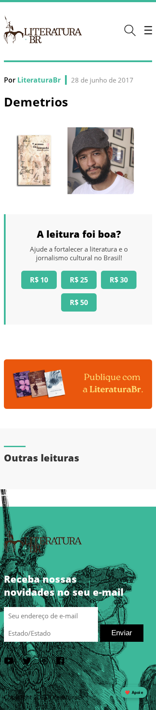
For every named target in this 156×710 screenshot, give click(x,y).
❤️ (134, 692)
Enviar (121, 633)
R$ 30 (119, 280)
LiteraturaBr (39, 80)
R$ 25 (79, 280)
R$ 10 (39, 280)
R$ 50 (79, 302)
